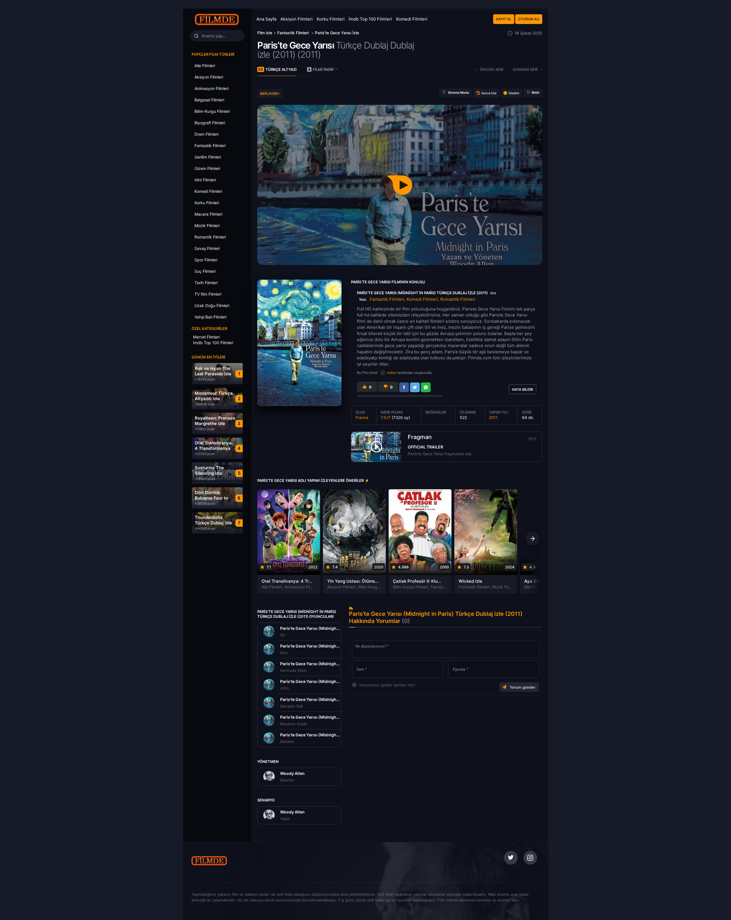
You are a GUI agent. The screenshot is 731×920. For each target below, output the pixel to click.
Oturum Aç (528, 19)
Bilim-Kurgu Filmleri (375, 586)
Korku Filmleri (331, 19)
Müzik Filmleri (504, 586)
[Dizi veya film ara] (196, 36)
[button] (532, 539)
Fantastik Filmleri (387, 299)
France (362, 417)
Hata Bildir (522, 389)
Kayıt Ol (503, 19)
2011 (493, 417)
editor (391, 372)
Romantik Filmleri (457, 299)
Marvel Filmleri (206, 336)
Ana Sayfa (266, 19)
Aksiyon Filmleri (296, 19)
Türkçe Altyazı (281, 69)
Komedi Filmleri (411, 19)
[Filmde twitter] (511, 858)
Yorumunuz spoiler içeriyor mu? (360, 685)
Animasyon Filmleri (301, 586)
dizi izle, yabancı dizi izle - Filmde (229, 860)
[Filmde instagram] (530, 858)
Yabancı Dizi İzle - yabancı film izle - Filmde (217, 19)
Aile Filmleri (272, 586)
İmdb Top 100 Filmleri (370, 19)
